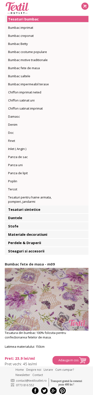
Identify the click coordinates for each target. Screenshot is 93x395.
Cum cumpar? (64, 370)
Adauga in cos (68, 360)
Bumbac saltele (19, 76)
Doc (11, 132)
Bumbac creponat (21, 36)
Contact (37, 375)
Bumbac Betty (18, 44)
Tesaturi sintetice (24, 209)
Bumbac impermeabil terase (28, 84)
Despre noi (33, 370)
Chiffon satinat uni (21, 100)
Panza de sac (18, 157)
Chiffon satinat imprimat (25, 108)
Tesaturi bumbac (23, 19)
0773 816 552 (25, 385)
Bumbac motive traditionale (28, 60)
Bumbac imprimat (20, 27)
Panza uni (15, 165)
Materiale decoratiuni (27, 234)
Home (20, 370)
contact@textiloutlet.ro (31, 381)
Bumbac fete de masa (24, 68)
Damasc (14, 116)
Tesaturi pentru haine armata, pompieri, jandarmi (30, 199)
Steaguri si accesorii (26, 251)
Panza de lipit (18, 173)
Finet (11, 141)
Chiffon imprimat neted (24, 92)
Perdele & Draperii (24, 242)
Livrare (48, 370)
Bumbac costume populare (27, 52)
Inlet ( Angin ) (17, 149)
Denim (12, 124)
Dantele (15, 217)
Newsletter (23, 375)
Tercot (12, 189)
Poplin (12, 181)
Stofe (13, 226)
